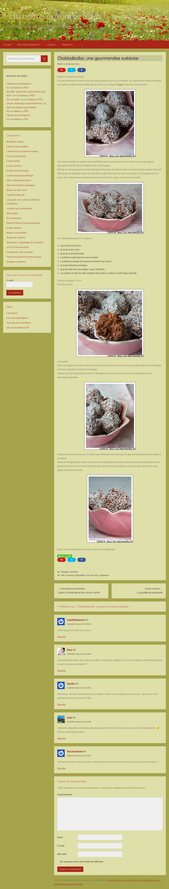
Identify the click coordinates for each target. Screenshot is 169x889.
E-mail (61, 845)
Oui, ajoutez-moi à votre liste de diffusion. (81, 861)
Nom (60, 837)
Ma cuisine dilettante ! (29, 44)
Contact (51, 44)
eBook (17, 87)
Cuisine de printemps (17, 170)
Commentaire (65, 794)
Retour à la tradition (16, 232)
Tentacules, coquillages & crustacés (24, 242)
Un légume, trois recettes (19, 252)
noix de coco (92, 575)
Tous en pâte (12, 99)
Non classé (12, 213)
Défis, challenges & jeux (18, 180)
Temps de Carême (15, 237)
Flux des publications (17, 318)
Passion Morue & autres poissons (23, 223)
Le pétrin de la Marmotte (19, 208)
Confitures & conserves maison (22, 151)
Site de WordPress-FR (17, 327)
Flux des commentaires (18, 322)
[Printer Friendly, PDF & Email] (64, 556)
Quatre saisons (14, 227)
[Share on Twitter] (71, 70)
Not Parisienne (75, 751)
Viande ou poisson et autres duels (23, 256)
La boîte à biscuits (15, 195)
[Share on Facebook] (81, 70)
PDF (26, 87)
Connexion (12, 313)
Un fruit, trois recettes (17, 247)
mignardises (80, 575)
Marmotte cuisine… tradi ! (54, 16)
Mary (69, 649)
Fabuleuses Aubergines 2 (19, 83)
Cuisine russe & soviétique (19, 175)
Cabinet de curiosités (17, 146)
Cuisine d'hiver (14, 166)
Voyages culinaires (69, 572)
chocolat (70, 575)
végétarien (104, 575)
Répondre (61, 637)
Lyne (69, 717)
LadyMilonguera (75, 619)
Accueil (7, 44)
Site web (62, 854)
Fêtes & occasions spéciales (20, 185)
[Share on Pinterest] (61, 70)
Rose (120, 84)
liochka (71, 683)
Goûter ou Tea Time (16, 190)
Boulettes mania (14, 141)
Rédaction (67, 44)
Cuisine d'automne (16, 156)
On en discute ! (14, 218)
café (63, 575)
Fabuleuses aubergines (18, 115)
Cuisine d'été (13, 161)
